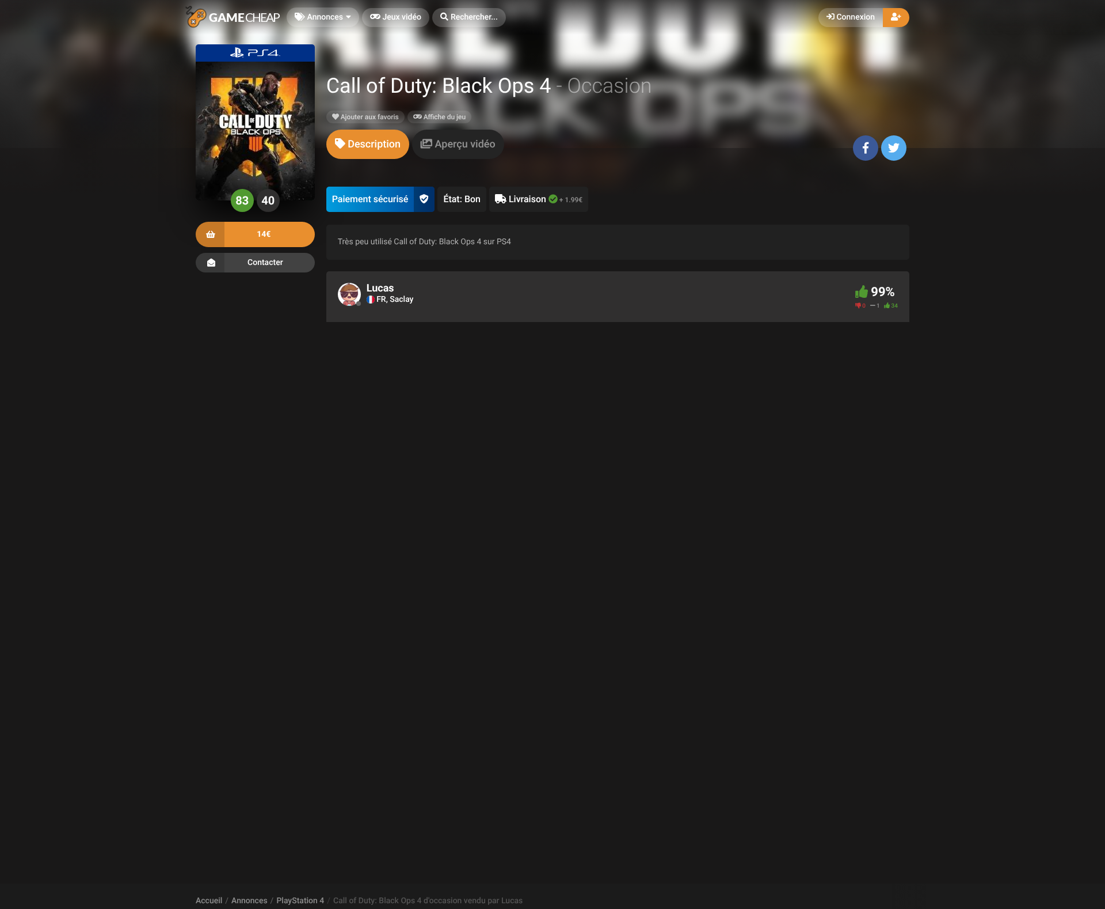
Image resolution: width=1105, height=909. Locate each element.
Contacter (265, 262)
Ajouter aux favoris (369, 117)
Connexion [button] (855, 17)
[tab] (367, 144)
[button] (469, 17)
